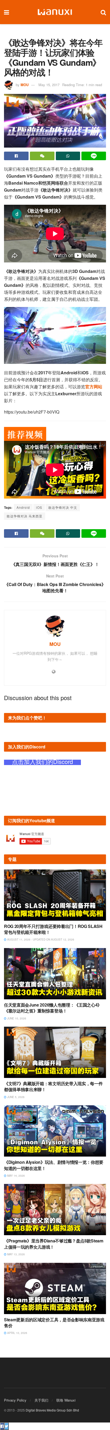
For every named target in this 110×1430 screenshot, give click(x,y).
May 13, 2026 (15, 1254)
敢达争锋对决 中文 (62, 507)
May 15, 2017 (49, 84)
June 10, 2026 (16, 1018)
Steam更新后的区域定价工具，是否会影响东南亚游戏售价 (54, 1322)
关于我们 (41, 1400)
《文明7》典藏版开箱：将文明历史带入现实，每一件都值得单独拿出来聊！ (53, 1086)
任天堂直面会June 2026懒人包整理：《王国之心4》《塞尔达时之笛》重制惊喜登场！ (53, 1008)
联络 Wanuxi (66, 1400)
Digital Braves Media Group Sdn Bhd (52, 1410)
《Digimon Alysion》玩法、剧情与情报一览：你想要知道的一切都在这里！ (53, 1165)
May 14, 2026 (15, 1175)
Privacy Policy (15, 1400)
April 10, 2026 (16, 1333)
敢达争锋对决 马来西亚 (24, 516)
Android (23, 507)
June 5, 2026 (15, 1097)
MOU (25, 84)
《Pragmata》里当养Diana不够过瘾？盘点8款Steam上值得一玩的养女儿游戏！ (53, 1244)
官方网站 (93, 386)
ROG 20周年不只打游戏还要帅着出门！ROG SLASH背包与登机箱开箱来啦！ (53, 929)
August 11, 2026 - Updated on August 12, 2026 (40, 939)
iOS (39, 507)
